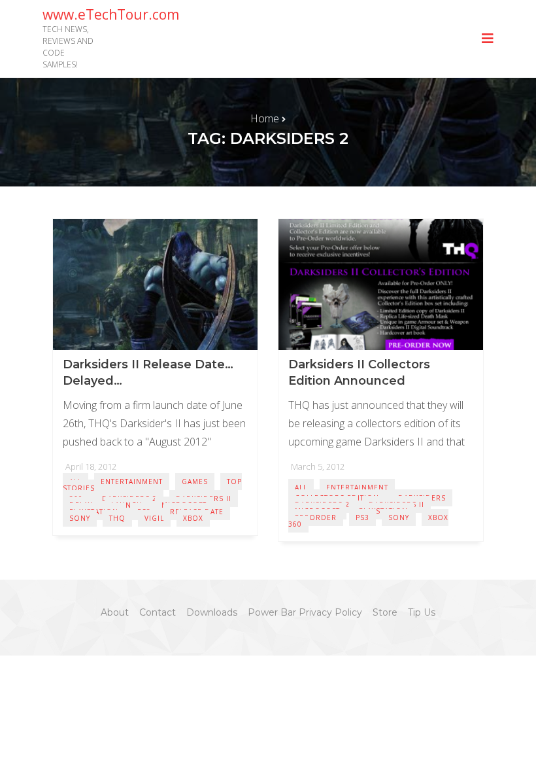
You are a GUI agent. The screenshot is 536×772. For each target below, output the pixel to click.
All (301, 487)
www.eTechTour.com (110, 14)
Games (195, 481)
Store (385, 612)
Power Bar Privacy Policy (305, 612)
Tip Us (421, 612)
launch (126, 505)
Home (264, 118)
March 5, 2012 (317, 466)
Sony (79, 518)
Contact (157, 612)
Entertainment (132, 481)
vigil (154, 518)
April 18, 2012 (90, 466)
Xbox (193, 518)
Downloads (211, 612)
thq (117, 518)
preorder (316, 517)
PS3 (362, 517)
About (115, 612)
